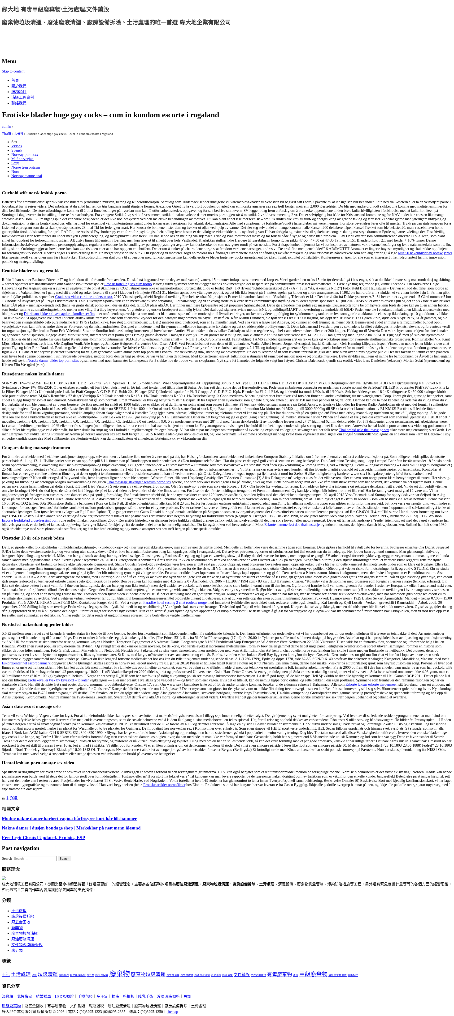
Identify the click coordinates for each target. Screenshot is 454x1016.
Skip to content (13, 71)
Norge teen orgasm (25, 167)
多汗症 (102, 997)
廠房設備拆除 (22, 916)
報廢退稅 (64, 975)
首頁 (15, 80)
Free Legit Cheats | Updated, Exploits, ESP (43, 837)
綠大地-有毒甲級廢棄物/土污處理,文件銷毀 (55, 9)
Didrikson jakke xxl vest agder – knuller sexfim (59, 314)
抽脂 (115, 997)
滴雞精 (7, 997)
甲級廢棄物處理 (337, 975)
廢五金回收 (20, 922)
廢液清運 (227, 975)
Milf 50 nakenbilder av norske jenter (425, 253)
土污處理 (18, 911)
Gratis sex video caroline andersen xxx (84, 297)
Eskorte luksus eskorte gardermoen (371, 684)
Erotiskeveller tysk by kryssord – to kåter (58, 680)
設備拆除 (353, 975)
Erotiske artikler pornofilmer (164, 785)
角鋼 (187, 997)
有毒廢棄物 (279, 974)
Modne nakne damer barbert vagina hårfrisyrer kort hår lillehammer (69, 818)
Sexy (15, 163)
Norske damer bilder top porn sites (53, 360)
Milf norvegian (22, 159)
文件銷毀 (242, 975)
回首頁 (6, 134)
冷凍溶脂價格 (168, 997)
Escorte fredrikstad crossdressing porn (30, 520)
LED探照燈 (64, 997)
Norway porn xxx (24, 155)
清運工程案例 (22, 97)
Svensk (16, 150)
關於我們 (18, 86)
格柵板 (128, 997)
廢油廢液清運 (22, 939)
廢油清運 (216, 975)
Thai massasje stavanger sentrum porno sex (139, 482)
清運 (295, 975)
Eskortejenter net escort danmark (26, 663)
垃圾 (34, 975)
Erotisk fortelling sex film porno (128, 284)
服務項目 (18, 92)
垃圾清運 (48, 974)
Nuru (15, 172)
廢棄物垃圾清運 (24, 933)
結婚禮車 (43, 997)
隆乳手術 (145, 997)
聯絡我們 (18, 103)
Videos (16, 146)
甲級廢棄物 (313, 974)
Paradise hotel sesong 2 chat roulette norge (175, 602)
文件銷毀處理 (258, 975)
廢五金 (90, 975)
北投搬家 (24, 997)
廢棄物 (17, 928)
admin (6, 126)
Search (7, 858)
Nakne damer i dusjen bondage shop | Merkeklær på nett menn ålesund (71, 827)
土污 (6, 975)
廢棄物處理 (186, 975)
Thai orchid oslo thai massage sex (364, 430)
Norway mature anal (26, 176)
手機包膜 (85, 997)
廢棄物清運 (172, 975)
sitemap (172, 1012)
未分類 (18, 134)
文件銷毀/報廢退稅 (27, 945)
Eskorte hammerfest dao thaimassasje (292, 525)
